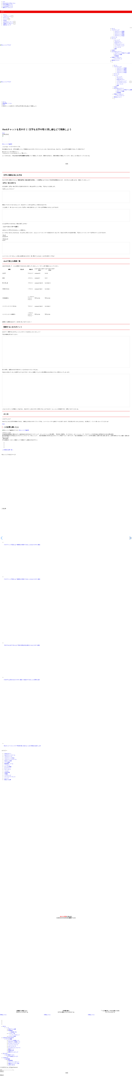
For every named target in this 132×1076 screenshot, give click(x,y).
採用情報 (10, 1060)
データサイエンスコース (14, 1047)
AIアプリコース (12, 1046)
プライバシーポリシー (13, 1062)
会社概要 (8, 1059)
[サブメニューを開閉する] (12, 16)
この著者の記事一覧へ (7, 449)
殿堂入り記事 (7, 779)
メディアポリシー (15, 1034)
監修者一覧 (13, 1032)
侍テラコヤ (8, 6)
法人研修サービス (10, 1055)
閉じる (2, 1071)
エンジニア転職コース (13, 1040)
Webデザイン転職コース (14, 1042)
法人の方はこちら (9, 3)
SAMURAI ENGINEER (8, 1037)
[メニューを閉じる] (0, 10)
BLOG (4, 1026)
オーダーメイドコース (13, 1043)
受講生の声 (11, 1050)
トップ (7, 1027)
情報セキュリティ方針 (13, 1063)
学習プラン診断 (12, 1029)
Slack (3, 133)
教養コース (11, 1049)
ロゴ (4, 1)
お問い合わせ (11, 1064)
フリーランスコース (13, 1044)
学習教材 (10, 1030)
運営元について (7, 24)
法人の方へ (5, 1053)
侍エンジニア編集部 (24, 430)
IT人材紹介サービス (13, 1056)
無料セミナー (8, 4)
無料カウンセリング (8, 7)
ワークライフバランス (9, 776)
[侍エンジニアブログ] (5, 45)
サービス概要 (9, 1039)
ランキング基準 (12, 1036)
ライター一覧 (11, 1033)
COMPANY (5, 1057)
